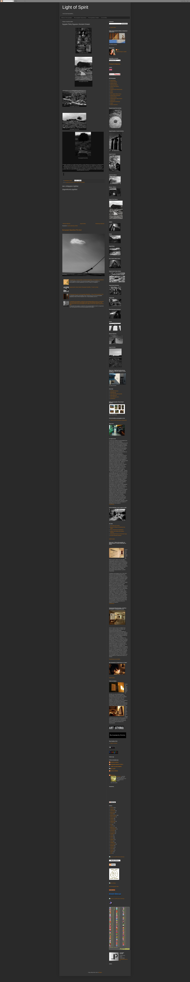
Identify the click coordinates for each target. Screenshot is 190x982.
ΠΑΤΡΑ (111, 838)
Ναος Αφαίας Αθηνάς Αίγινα (115, 93)
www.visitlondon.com (114, 396)
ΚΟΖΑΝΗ (112, 819)
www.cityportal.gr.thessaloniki (116, 393)
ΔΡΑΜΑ (111, 813)
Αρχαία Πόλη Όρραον (114, 86)
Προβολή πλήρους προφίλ (121, 51)
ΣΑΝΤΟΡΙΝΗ (112, 844)
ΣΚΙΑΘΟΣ (112, 845)
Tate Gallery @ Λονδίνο (115, 525)
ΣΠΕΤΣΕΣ (112, 847)
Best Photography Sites (114, 886)
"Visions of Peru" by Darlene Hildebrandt (118, 420)
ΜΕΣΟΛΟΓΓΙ (112, 827)
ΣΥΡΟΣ (111, 848)
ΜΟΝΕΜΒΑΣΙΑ (113, 829)
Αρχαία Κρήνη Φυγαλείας (115, 95)
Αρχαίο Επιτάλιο (113, 97)
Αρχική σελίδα (83, 223)
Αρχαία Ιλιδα (112, 100)
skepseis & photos (115, 762)
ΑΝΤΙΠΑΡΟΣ (112, 810)
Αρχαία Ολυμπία (113, 83)
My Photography (82, 182)
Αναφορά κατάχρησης (114, 64)
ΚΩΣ (111, 824)
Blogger (100, 972)
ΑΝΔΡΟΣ (112, 809)
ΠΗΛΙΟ (111, 841)
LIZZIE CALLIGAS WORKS (116, 766)
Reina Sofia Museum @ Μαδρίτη (116, 529)
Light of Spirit (75, 7)
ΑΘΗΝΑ (111, 807)
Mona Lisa (113, 775)
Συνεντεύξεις (104, 17)
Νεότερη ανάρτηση (66, 223)
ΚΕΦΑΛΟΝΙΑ (112, 816)
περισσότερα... (112, 504)
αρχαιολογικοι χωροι (69, 182)
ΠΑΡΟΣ (111, 836)
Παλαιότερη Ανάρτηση (99, 223)
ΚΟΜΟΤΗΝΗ (112, 821)
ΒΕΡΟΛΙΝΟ (112, 812)
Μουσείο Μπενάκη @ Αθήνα (115, 535)
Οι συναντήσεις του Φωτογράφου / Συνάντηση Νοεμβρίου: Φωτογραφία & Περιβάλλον (87, 279)
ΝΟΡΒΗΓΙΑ (112, 833)
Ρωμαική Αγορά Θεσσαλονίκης (116, 89)
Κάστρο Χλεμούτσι (114, 104)
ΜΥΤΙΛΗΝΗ (112, 832)
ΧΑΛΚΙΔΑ (112, 850)
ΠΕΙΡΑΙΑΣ (112, 839)
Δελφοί (111, 103)
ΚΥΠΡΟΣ (112, 822)
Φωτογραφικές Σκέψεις (93, 17)
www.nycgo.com (113, 395)
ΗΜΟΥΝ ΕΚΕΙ (112, 539)
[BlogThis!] (76, 180)
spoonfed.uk (112, 398)
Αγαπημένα (119, 776)
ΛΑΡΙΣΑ (111, 825)
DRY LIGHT (113, 768)
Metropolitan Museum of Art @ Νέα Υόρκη (118, 533)
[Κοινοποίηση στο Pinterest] (80, 180)
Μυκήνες (112, 87)
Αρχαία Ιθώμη (113, 80)
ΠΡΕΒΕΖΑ (112, 842)
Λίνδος (111, 91)
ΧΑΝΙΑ (111, 851)
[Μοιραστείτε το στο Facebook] (79, 180)
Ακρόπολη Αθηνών (114, 84)
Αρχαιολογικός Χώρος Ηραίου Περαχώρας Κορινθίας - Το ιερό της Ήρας (84, 287)
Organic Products (113, 743)
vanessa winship (114, 770)
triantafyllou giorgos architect (117, 764)
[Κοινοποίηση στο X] (78, 180)
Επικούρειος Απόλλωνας (115, 101)
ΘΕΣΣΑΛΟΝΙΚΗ (113, 815)
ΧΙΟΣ (111, 853)
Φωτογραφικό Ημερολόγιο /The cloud (71, 230)
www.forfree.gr (113, 392)
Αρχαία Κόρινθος (113, 81)
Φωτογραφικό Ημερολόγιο (80, 17)
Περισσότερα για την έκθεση (114, 659)
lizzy (118, 49)
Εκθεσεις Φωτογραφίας (66, 17)
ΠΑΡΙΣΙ (111, 835)
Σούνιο (111, 92)
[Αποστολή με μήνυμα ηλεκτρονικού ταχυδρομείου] (75, 180)
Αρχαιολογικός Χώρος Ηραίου (116, 98)
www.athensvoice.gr (114, 390)
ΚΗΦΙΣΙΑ (112, 818)
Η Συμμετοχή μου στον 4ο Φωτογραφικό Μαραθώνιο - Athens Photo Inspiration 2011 (86, 294)
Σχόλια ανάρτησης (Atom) (73, 225)
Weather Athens (115, 860)
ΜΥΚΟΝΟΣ (112, 830)
